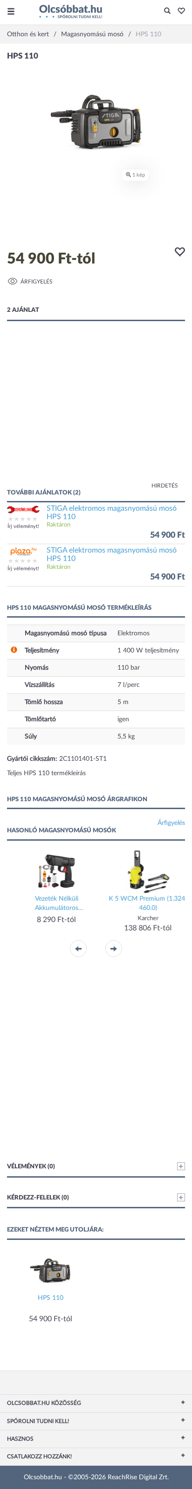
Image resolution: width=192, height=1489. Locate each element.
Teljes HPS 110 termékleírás (46, 773)
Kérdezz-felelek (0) (38, 1198)
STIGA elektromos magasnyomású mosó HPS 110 (112, 512)
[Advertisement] (96, 414)
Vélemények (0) (31, 1167)
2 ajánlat (23, 310)
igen (123, 719)
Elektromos (133, 633)
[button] (178, 11)
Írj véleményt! (23, 526)
